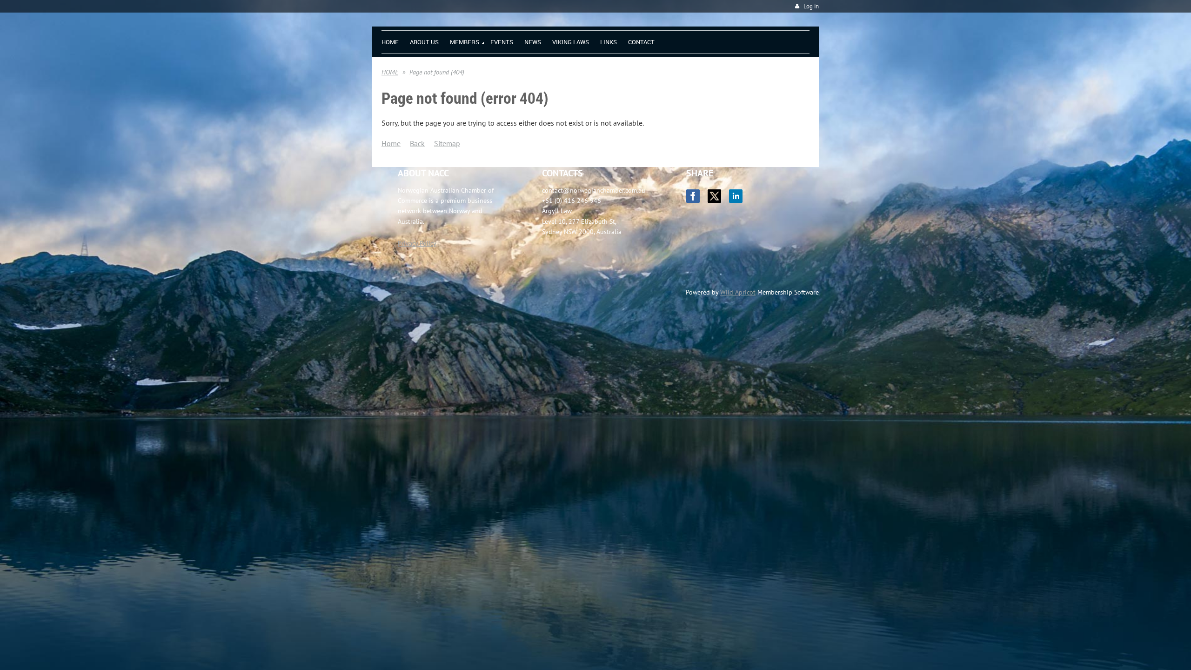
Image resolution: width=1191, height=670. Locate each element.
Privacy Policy (417, 243)
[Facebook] (693, 196)
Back (417, 143)
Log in (811, 6)
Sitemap (447, 143)
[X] (714, 196)
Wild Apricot (738, 292)
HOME (389, 72)
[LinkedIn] (736, 196)
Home (391, 143)
